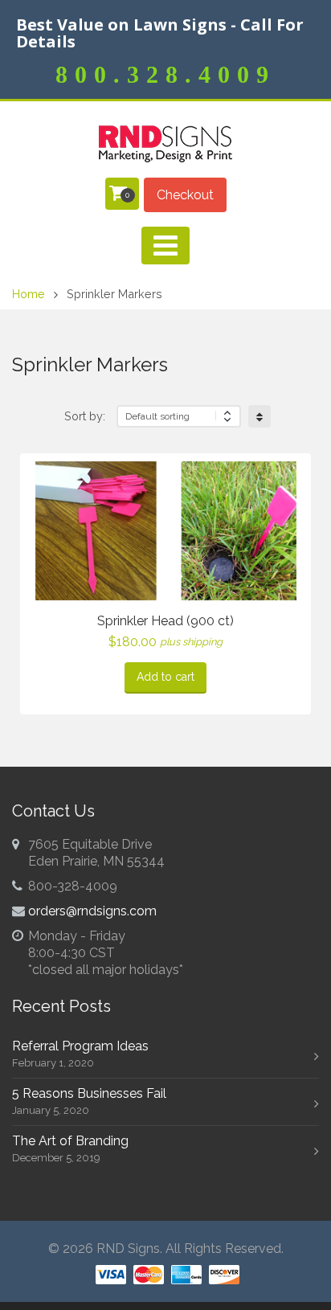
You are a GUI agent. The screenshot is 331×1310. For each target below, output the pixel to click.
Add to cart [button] (165, 676)
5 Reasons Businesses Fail (89, 1093)
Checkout (185, 195)
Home (28, 294)
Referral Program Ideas (80, 1046)
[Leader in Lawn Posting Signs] (165, 143)
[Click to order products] (259, 416)
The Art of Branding (70, 1140)
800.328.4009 (165, 74)
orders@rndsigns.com (92, 911)
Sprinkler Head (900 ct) (165, 620)
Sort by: (84, 416)
